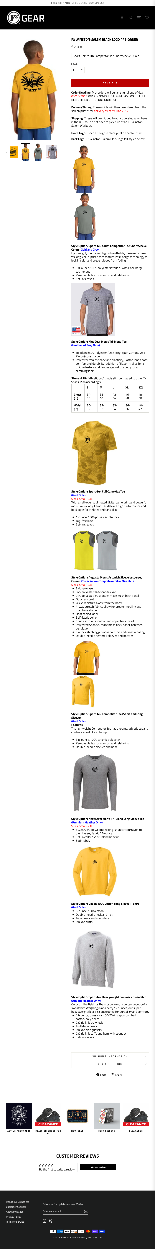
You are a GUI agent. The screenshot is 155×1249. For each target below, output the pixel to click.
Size (74, 63)
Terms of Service (15, 1222)
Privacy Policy (13, 1217)
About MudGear (14, 1212)
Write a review (98, 1167)
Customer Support (16, 1207)
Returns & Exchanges (17, 1202)
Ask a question (110, 1064)
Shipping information (110, 1056)
